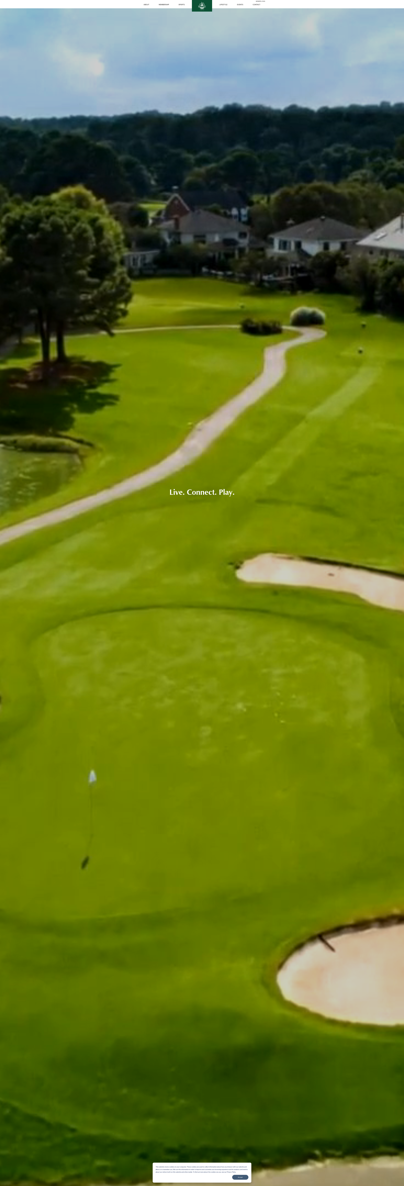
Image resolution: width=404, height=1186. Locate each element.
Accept (240, 1177)
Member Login (260, 1)
